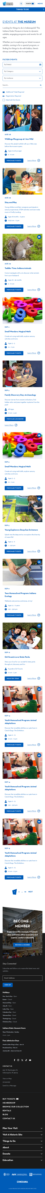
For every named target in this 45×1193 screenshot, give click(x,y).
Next (30, 892)
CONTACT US (9, 1119)
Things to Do (22, 9)
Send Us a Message (9, 1086)
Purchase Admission (15, 419)
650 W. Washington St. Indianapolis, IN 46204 (10, 1071)
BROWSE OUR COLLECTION (16, 1107)
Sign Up (8, 985)
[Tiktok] (26, 1060)
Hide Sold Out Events (13, 100)
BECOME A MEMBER (22, 945)
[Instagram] (18, 1060)
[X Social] (22, 1060)
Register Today (13, 678)
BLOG (5, 1115)
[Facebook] (14, 1060)
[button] (21, 4)
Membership (9, 1103)
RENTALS (7, 1111)
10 (25, 892)
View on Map (7, 1079)
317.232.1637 (6, 1082)
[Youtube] (30, 1060)
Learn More (31, 160)
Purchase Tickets (14, 160)
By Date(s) (7, 64)
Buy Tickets (9, 1099)
